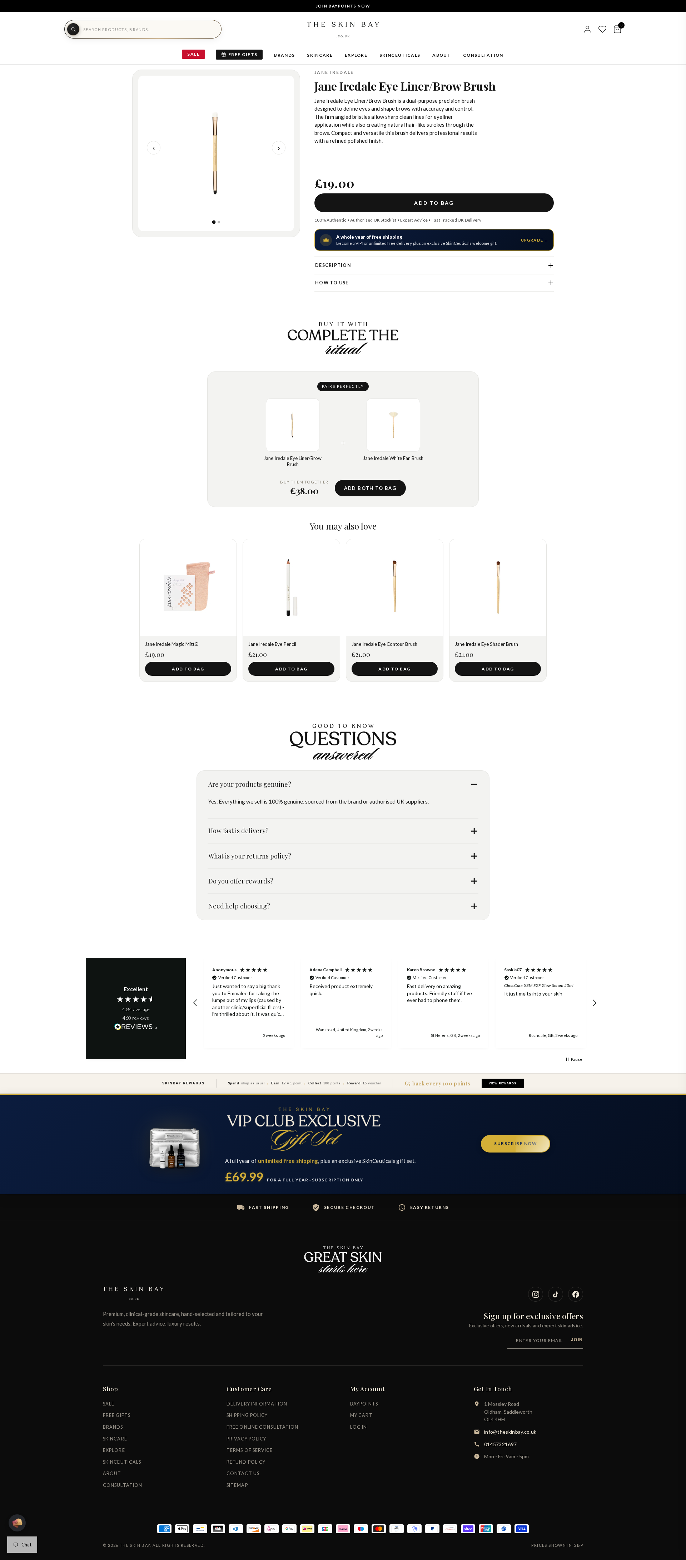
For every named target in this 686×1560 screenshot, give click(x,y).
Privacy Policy (246, 1439)
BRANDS (284, 55)
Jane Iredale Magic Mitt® (172, 644)
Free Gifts (242, 54)
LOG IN (358, 1427)
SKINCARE (320, 55)
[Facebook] (575, 1294)
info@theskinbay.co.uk (510, 1432)
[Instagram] (535, 1294)
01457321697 (500, 1444)
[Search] (73, 29)
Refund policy (246, 1462)
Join (577, 1339)
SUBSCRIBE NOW (515, 1143)
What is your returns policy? (249, 856)
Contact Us (243, 1473)
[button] (195, 1003)
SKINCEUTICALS (399, 55)
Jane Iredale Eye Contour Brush (384, 644)
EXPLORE (356, 55)
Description (333, 265)
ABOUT (441, 55)
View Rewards (502, 1083)
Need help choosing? (239, 906)
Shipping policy (247, 1415)
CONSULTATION (483, 55)
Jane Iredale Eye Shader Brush (486, 644)
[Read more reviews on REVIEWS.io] (135, 1027)
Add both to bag (370, 488)
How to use (332, 282)
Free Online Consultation (262, 1427)
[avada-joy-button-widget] (17, 1522)
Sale (193, 54)
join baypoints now (343, 6)
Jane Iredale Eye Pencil (272, 644)
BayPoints (364, 1404)
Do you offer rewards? (240, 881)
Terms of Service (250, 1450)
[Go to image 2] (219, 222)
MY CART (361, 1415)
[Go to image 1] (213, 222)
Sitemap (237, 1485)
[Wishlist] (602, 29)
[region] (395, 1003)
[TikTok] (555, 1294)
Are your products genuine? (249, 784)
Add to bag (434, 203)
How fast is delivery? (238, 830)
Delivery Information (257, 1404)
